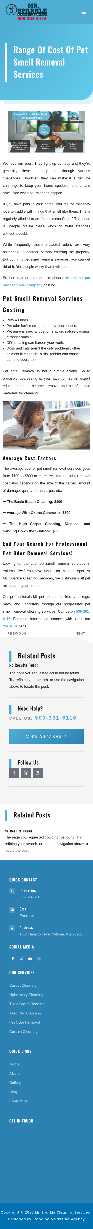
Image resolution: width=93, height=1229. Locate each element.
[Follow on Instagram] (38, 773)
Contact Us (18, 1101)
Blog (13, 1092)
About (14, 1073)
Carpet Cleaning (23, 985)
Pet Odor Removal (24, 1022)
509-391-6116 (56, 718)
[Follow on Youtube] (30, 958)
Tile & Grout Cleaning (27, 1003)
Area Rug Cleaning (25, 1013)
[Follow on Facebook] (14, 773)
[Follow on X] (26, 773)
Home (14, 1064)
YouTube (10, 626)
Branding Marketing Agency (58, 1219)
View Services (44, 736)
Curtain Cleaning (23, 1031)
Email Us (26, 916)
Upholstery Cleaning (26, 994)
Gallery (15, 1082)
